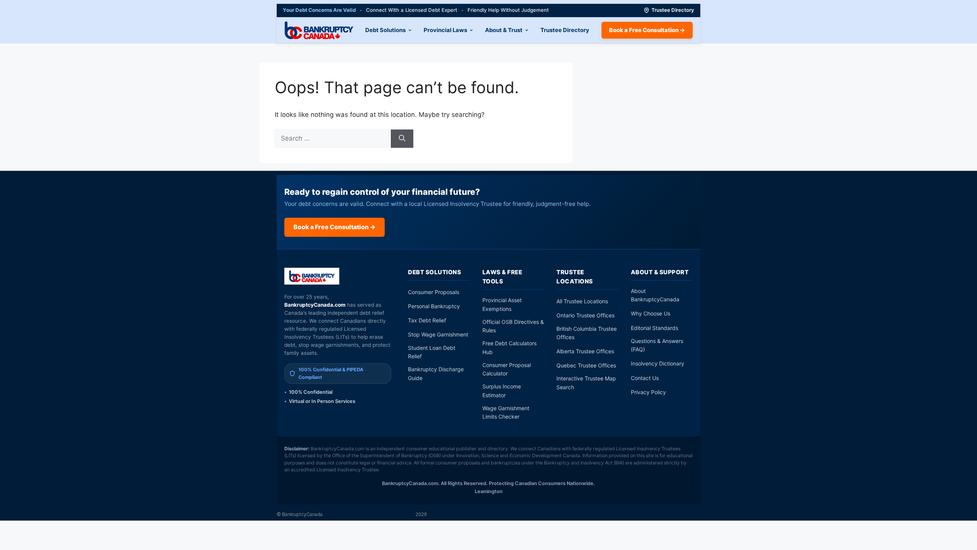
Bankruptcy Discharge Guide (436, 373)
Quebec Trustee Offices (586, 365)
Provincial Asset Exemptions (502, 304)
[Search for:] (333, 138)
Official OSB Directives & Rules (513, 326)
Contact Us (645, 378)
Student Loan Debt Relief (431, 352)
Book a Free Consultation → (647, 30)
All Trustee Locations (582, 301)
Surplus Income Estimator (501, 390)
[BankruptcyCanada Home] (312, 276)
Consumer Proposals (433, 292)
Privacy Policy (648, 392)
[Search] (402, 138)
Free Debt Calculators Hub (509, 347)
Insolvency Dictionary (657, 363)
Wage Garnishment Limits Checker (505, 412)
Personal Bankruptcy (434, 306)
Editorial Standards (654, 328)
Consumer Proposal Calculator (506, 369)
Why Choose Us (650, 313)
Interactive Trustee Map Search (586, 382)
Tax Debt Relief (427, 320)
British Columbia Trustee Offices (586, 332)
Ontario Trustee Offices (585, 315)
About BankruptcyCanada (655, 295)
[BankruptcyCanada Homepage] (318, 30)
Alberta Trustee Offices (585, 351)
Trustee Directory (672, 10)
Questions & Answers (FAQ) (657, 345)
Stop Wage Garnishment (438, 334)
